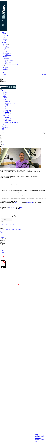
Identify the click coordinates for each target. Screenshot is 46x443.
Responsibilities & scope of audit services (39, 435)
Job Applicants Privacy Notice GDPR (39, 436)
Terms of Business (37, 433)
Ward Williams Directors (38, 438)
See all (1, 231)
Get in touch (1, 237)
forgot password (2, 79)
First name (2, 215)
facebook (3, 129)
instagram (3, 131)
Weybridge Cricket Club (16, 202)
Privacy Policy (36, 434)
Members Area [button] (4, 74)
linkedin (3, 72)
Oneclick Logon (44, 74)
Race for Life (11, 203)
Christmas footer (37, 441)
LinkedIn (21, 207)
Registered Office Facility (38, 437)
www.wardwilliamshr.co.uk (11, 208)
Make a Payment (4, 73)
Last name (2, 216)
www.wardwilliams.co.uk (12, 207)
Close (1, 138)
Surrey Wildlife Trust (27, 203)
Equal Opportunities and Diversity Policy (39, 439)
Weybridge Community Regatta (29, 202)
